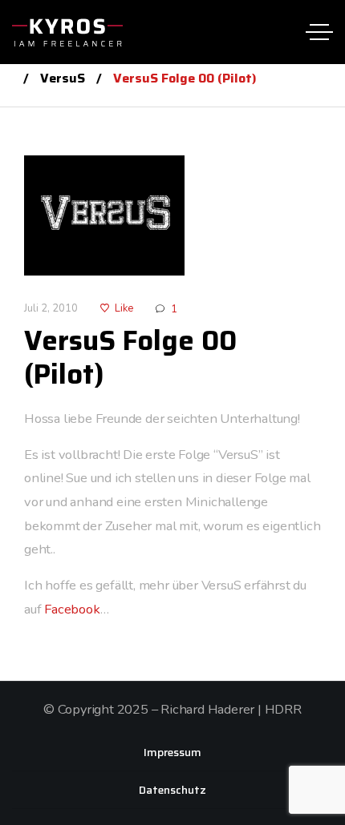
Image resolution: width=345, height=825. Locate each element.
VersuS (62, 78)
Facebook (71, 609)
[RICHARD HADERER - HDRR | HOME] (67, 32)
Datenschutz (172, 790)
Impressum (172, 752)
